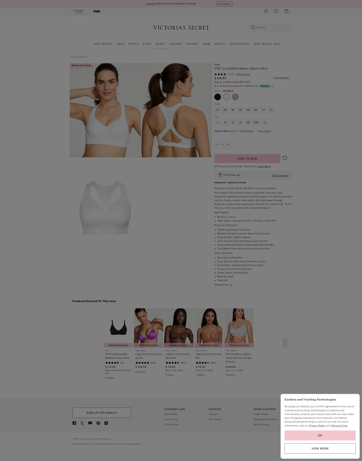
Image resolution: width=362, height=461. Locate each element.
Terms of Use (339, 425)
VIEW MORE (320, 448)
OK (320, 435)
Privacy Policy (317, 425)
